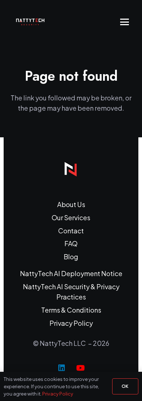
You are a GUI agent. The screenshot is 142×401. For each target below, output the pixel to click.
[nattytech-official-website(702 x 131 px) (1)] (33, 21)
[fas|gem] (71, 169)
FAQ (71, 243)
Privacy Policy (71, 323)
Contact (71, 230)
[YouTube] (80, 368)
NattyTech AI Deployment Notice (71, 273)
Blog (71, 256)
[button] (124, 22)
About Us (71, 204)
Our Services (71, 217)
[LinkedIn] (61, 368)
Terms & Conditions (71, 310)
